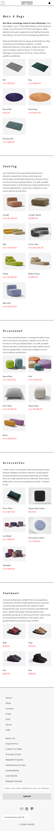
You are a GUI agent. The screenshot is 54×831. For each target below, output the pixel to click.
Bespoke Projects (14, 759)
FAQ (8, 719)
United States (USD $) (14, 817)
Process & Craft (13, 754)
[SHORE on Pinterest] (32, 809)
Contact (10, 708)
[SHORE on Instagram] (27, 809)
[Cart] (50, 3)
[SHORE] (27, 3)
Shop (8, 703)
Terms (9, 724)
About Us (10, 738)
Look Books (11, 775)
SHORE (30, 824)
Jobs (8, 730)
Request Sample (14, 781)
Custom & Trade (14, 749)
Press (8, 714)
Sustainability (12, 770)
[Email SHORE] (22, 809)
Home (9, 698)
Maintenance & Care (16, 765)
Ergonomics (12, 743)
